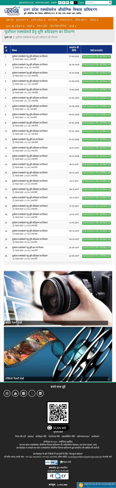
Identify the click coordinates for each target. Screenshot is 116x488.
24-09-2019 (74, 65)
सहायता (31, 436)
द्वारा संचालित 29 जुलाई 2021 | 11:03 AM (58, 469)
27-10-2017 (74, 206)
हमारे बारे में (21, 20)
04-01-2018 (74, 156)
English (81, 3)
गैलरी (29, 26)
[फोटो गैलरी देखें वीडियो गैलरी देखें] (58, 268)
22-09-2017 (74, 256)
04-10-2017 (74, 239)
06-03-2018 (74, 114)
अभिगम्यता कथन (83, 436)
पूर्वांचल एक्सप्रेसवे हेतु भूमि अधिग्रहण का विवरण (36, 37)
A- (60, 3)
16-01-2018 (74, 148)
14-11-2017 (74, 181)
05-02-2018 (74, 131)
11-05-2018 (74, 90)
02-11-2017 (74, 198)
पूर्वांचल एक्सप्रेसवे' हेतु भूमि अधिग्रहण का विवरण (30, 58)
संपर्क (71, 26)
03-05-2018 (74, 98)
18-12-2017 (74, 164)
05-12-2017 (74, 173)
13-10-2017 (74, 223)
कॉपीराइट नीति (41, 436)
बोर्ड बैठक (52, 20)
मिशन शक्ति (42, 26)
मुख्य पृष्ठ (9, 20)
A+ (67, 3)
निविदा (93, 20)
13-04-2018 (74, 106)
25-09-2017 (74, 247)
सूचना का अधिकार (14, 26)
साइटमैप (54, 3)
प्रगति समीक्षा (37, 20)
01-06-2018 (74, 81)
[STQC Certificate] (58, 476)
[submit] (110, 2)
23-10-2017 (74, 214)
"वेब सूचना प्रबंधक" (76, 454)
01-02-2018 (74, 139)
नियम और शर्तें (20, 436)
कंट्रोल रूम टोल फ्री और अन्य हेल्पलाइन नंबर (99, 484)
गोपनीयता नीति (54, 436)
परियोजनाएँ (65, 20)
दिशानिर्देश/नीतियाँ (58, 26)
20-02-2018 (74, 123)
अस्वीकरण (95, 436)
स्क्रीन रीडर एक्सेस (42, 3)
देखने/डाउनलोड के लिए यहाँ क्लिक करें (96, 56)
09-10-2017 (74, 231)
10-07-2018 (74, 73)
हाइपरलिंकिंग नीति (68, 436)
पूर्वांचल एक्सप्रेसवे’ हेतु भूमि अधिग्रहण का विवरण (30, 99)
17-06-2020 (74, 56)
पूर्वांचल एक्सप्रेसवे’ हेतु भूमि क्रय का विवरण (28, 141)
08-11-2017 (74, 189)
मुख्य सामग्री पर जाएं (26, 3)
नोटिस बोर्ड (80, 20)
